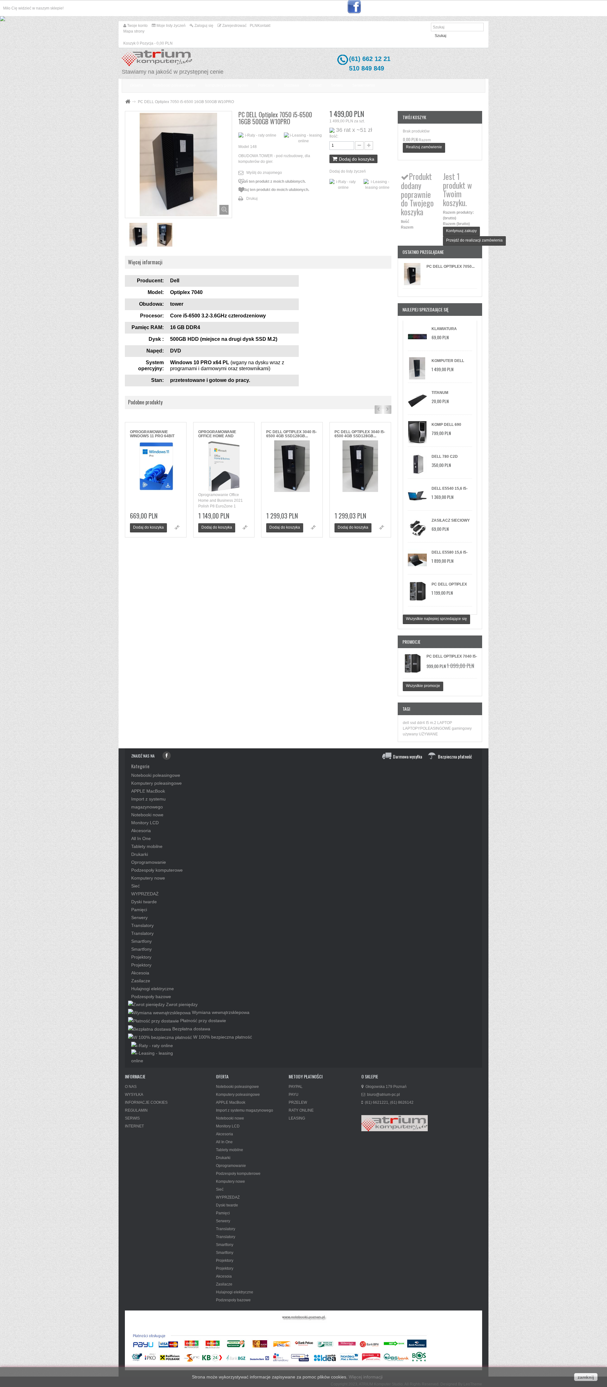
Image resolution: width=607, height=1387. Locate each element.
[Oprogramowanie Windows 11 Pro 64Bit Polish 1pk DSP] (155, 466)
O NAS (131, 1086)
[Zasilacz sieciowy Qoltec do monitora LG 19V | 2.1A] (417, 528)
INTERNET (134, 1126)
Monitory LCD (145, 822)
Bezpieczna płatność (455, 756)
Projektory (141, 957)
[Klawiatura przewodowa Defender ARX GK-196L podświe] (417, 336)
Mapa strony (133, 31)
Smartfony (141, 941)
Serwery (139, 917)
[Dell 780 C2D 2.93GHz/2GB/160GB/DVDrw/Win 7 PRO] (417, 464)
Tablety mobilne (146, 846)
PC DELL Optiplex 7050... (450, 266)
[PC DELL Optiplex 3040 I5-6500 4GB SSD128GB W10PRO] (292, 466)
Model (243, 146)
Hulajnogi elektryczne (152, 988)
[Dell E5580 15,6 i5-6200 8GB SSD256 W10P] (417, 560)
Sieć (135, 885)
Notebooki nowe (147, 814)
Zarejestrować (234, 25)
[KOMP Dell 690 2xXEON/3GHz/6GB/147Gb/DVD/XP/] (417, 432)
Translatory (142, 925)
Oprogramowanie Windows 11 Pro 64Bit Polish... (152, 434)
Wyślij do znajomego (264, 172)
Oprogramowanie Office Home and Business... (217, 434)
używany (411, 734)
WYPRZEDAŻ (145, 893)
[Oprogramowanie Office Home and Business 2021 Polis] (224, 466)
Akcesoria (141, 830)
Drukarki (139, 854)
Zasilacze (140, 980)
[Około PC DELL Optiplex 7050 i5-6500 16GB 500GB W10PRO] (412, 274)
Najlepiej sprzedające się (425, 309)
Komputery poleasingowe (156, 783)
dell (406, 723)
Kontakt (263, 25)
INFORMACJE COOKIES (146, 1102)
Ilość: (333, 136)
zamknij (586, 1377)
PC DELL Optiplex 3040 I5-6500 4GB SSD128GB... (291, 434)
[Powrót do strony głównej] (127, 102)
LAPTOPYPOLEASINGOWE (427, 728)
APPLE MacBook (148, 791)
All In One (141, 838)
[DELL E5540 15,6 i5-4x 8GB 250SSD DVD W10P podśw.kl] (417, 496)
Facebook (166, 756)
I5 (428, 723)
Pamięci (139, 909)
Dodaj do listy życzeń (347, 171)
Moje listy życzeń (171, 25)
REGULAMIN (136, 1110)
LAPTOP (444, 723)
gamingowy (462, 728)
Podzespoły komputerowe (157, 870)
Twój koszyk (414, 117)
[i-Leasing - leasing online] (157, 1056)
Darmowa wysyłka (407, 756)
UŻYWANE (428, 734)
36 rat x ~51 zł (354, 130)
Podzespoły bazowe (151, 996)
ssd (413, 723)
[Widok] (177, 527)
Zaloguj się (203, 25)
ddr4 (421, 723)
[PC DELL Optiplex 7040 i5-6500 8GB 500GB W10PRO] (417, 592)
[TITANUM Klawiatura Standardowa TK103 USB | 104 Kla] (417, 400)
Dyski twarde (144, 901)
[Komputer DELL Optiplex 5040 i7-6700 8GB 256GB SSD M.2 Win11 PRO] (417, 368)
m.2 (433, 723)
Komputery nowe (148, 878)
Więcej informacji (366, 1376)
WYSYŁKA (134, 1094)
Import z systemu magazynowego (244, 1110)
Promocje (411, 641)
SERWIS (132, 1118)
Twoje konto (137, 25)
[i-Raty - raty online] (152, 1045)
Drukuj (252, 198)
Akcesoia (140, 972)
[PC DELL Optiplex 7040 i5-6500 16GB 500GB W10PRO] (138, 235)
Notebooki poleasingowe (155, 775)
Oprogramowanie (148, 862)
